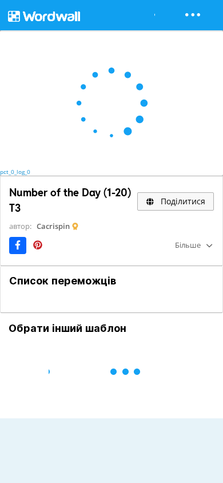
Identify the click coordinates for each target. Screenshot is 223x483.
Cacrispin (53, 226)
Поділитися (181, 201)
